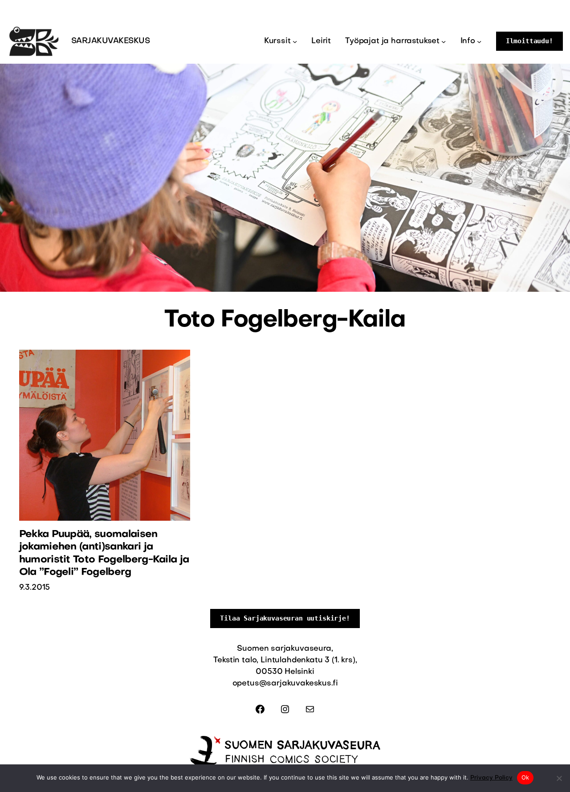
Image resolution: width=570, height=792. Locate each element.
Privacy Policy (491, 778)
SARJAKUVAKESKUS (110, 41)
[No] (558, 778)
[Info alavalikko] (479, 41)
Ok (525, 777)
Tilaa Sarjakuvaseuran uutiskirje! (285, 618)
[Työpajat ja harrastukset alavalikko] (443, 41)
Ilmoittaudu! (529, 41)
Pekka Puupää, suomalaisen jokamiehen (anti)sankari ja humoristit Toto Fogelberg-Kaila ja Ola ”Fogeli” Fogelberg (104, 554)
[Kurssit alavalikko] (295, 41)
